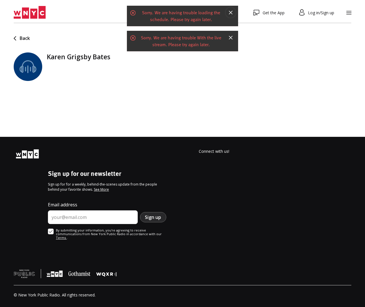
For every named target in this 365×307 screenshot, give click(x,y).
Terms (61, 237)
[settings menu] (349, 12)
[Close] (231, 13)
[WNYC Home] (30, 12)
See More (101, 189)
